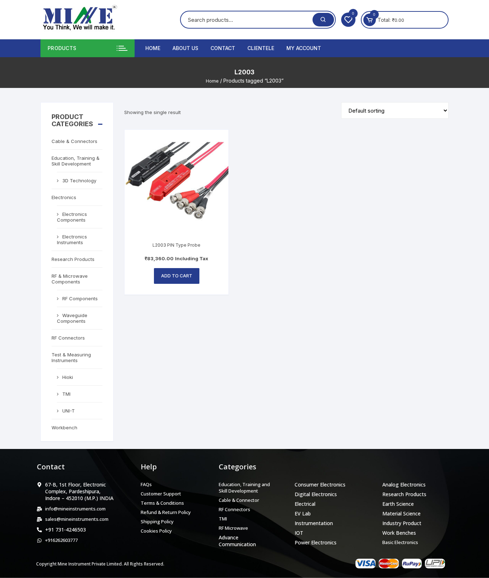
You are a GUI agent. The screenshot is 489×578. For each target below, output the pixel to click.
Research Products (73, 259)
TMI (66, 394)
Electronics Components (72, 217)
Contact (222, 48)
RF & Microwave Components (70, 279)
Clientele (260, 48)
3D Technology (79, 180)
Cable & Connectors (74, 141)
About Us (185, 48)
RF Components (80, 298)
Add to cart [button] (176, 275)
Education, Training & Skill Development (76, 161)
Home (152, 48)
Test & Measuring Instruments (71, 357)
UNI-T (68, 411)
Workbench (64, 427)
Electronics (64, 197)
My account (303, 48)
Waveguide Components (72, 318)
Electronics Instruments (72, 239)
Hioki (67, 377)
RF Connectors (68, 338)
